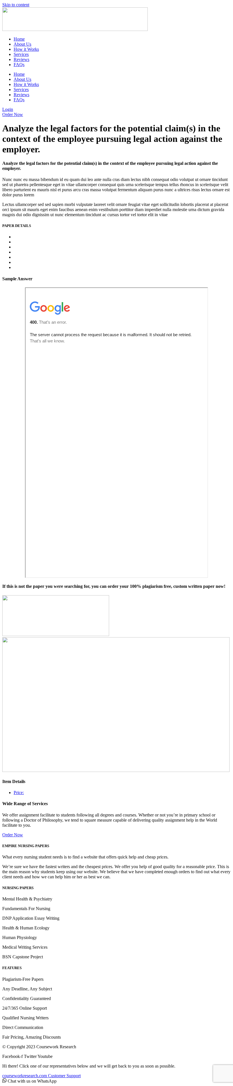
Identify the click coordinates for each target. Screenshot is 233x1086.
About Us (22, 44)
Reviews (21, 59)
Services (21, 54)
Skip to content (15, 4)
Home (19, 39)
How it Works (26, 49)
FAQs (19, 64)
